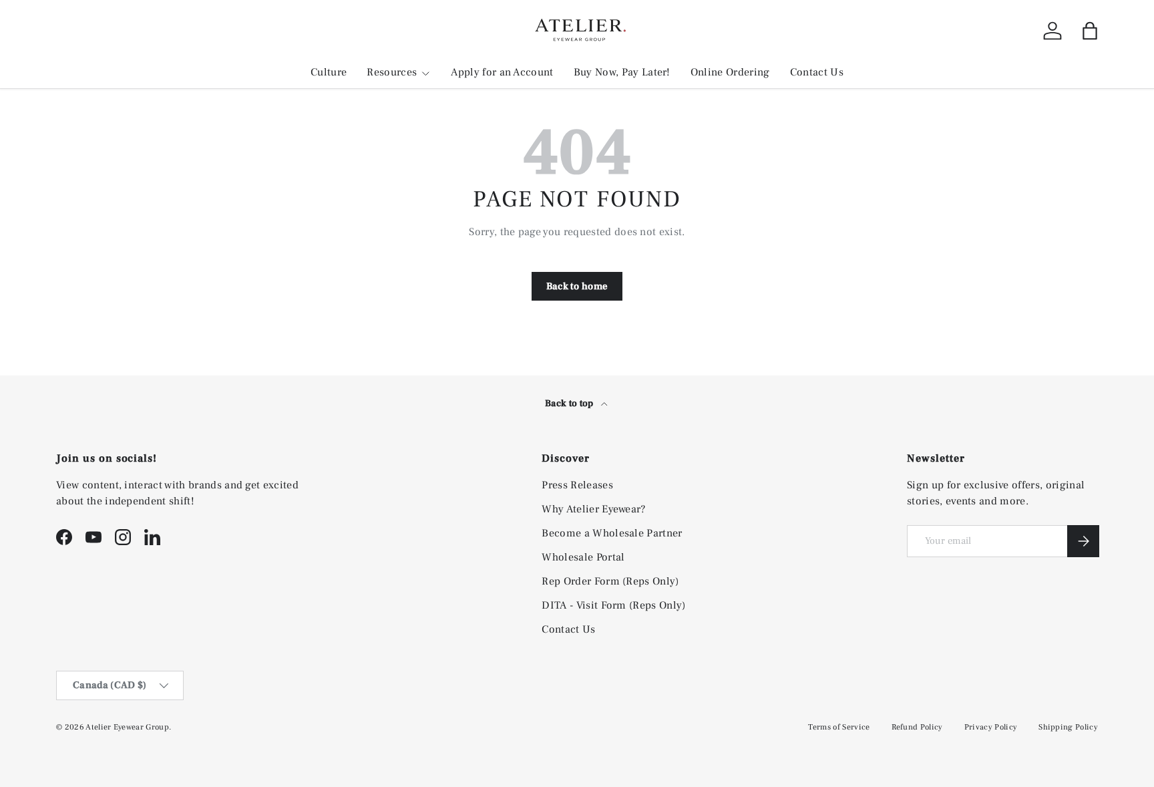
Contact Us (816, 72)
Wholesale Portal (583, 557)
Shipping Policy (1068, 727)
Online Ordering (730, 72)
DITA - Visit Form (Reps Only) (613, 605)
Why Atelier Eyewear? (593, 509)
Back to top (570, 404)
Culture (329, 72)
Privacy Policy (990, 727)
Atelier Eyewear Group (127, 727)
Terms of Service (839, 727)
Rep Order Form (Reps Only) (610, 581)
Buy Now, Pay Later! (622, 72)
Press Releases (577, 485)
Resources (392, 72)
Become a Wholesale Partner (612, 533)
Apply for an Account (502, 72)
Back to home (577, 286)
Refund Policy (917, 727)
